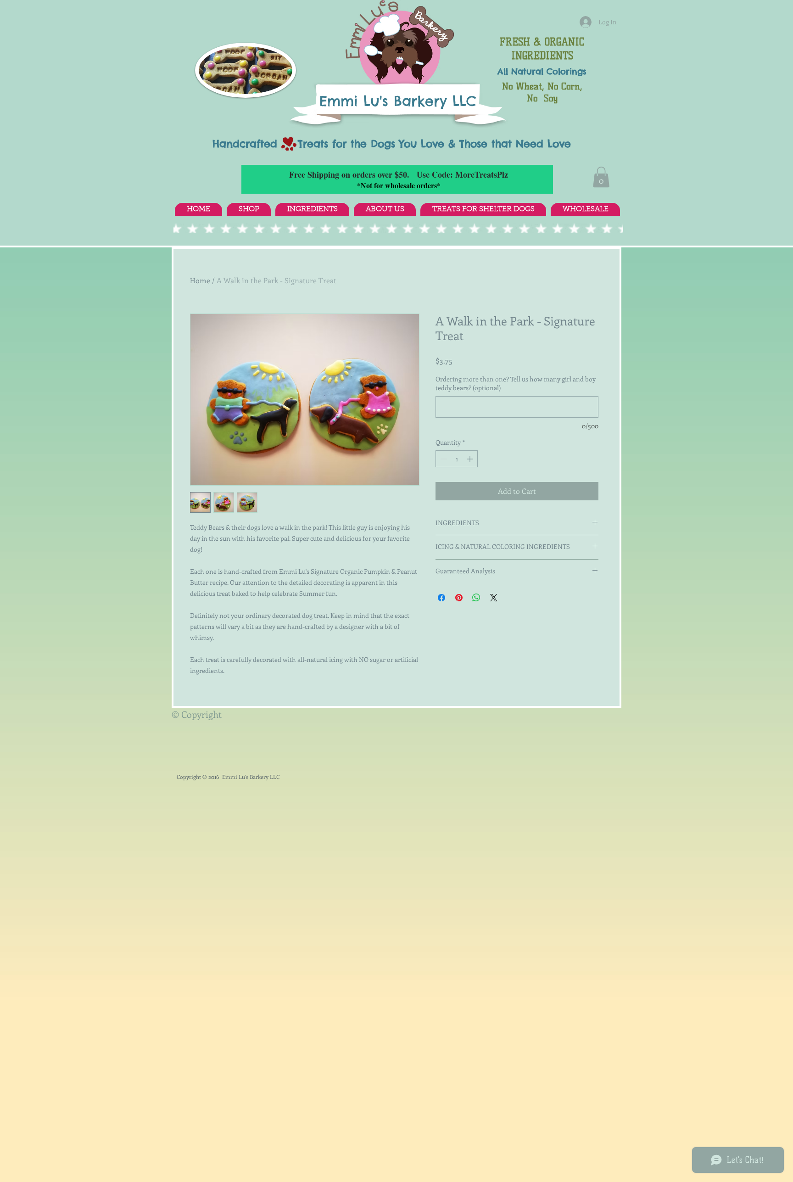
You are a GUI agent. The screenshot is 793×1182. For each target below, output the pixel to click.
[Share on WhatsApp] (476, 597)
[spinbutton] (456, 459)
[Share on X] (493, 597)
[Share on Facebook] (441, 597)
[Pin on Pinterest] (458, 597)
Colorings (566, 71)
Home (200, 280)
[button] (601, 177)
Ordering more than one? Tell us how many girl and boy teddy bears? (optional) (516, 383)
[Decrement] (442, 459)
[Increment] (470, 459)
